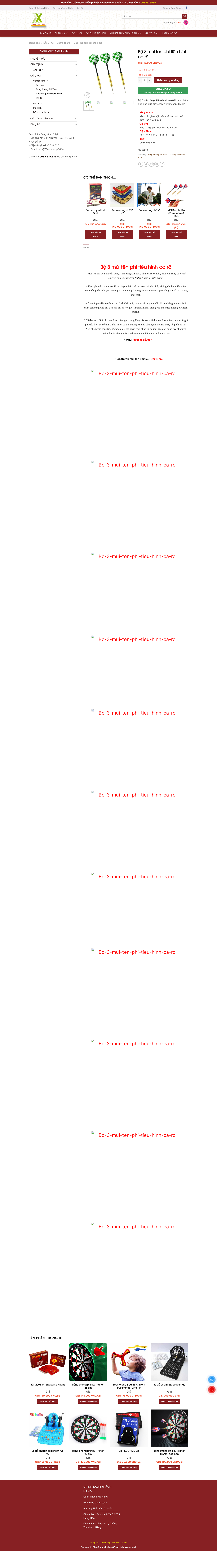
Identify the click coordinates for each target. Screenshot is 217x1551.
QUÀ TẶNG (46, 33)
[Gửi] (184, 16)
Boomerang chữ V (149, 209)
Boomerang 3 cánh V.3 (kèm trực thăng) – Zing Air (129, 1352)
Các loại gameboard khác (88, 42)
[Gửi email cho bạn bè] (151, 163)
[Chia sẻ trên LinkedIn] (162, 163)
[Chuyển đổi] (76, 64)
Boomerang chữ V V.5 (122, 211)
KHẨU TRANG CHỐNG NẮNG (125, 33)
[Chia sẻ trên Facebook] (140, 163)
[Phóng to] (87, 95)
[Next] (129, 74)
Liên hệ (124, 1508)
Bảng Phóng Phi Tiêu (46, 89)
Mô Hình (37, 108)
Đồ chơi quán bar (41, 112)
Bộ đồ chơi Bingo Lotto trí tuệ (169, 1350)
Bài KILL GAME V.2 (129, 1416)
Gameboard (63, 42)
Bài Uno (40, 85)
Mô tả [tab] (86, 246)
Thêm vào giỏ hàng (168, 79)
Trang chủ (34, 42)
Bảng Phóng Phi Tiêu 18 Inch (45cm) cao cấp (169, 1418)
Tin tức (115, 1508)
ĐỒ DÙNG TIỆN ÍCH (96, 33)
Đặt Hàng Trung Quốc (63, 7)
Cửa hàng (105, 1508)
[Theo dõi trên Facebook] (187, 8)
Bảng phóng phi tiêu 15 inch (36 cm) (88, 1352)
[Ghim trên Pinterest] (156, 163)
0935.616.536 (48, 156)
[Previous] (88, 74)
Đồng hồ (35, 124)
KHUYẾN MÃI (151, 33)
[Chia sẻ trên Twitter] (146, 163)
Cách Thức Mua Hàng (39, 7)
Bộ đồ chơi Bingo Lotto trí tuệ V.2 (47, 1418)
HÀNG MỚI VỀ (169, 33)
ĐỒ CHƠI (77, 33)
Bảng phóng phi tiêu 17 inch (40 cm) (88, 1418)
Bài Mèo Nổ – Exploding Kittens (48, 1350)
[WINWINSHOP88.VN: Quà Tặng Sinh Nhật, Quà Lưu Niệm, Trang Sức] (44, 20)
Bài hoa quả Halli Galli (95, 211)
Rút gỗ (39, 98)
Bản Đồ (80, 7)
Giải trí (36, 103)
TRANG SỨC (61, 33)
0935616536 (148, 2)
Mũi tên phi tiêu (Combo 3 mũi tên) (176, 212)
